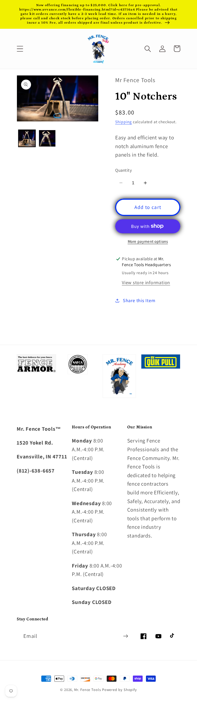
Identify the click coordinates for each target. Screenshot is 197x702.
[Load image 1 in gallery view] (26, 138)
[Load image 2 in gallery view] (47, 138)
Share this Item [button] (139, 300)
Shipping (123, 121)
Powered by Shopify (119, 689)
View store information (146, 282)
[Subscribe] (125, 636)
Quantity (123, 170)
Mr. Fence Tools (87, 689)
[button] (20, 48)
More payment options (148, 241)
